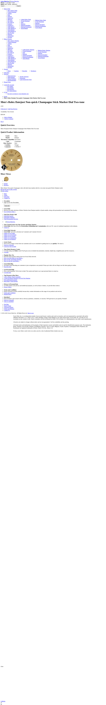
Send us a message (9, 245)
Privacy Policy (8, 287)
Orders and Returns (9, 309)
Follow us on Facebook (10, 235)
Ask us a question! (9, 301)
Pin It (2, 121)
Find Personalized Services (11, 219)
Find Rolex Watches (9, 217)
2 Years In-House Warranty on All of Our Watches (17, 278)
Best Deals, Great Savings (11, 281)
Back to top (31, 313)
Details (6, 183)
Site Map (6, 304)
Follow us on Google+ (10, 236)
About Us (6, 227)
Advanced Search (8, 307)
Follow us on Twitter (9, 233)
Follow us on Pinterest (10, 239)
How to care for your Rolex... (11, 261)
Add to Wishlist (8, 117)
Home (5, 96)
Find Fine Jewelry (8, 216)
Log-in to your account (10, 246)
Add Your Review (12, 109)
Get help (6, 252)
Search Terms (7, 306)
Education (6, 196)
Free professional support (10, 280)
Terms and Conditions (9, 293)
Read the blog (7, 267)
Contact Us (7, 198)
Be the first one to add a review (9, 189)
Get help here (7, 272)
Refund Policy (8, 294)
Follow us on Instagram (10, 237)
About (5, 195)
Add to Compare (8, 119)
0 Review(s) (4, 109)
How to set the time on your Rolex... (13, 258)
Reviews (6, 185)
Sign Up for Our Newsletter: (11, 202)
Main (5, 193)
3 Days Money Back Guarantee (12, 277)
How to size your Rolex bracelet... (13, 259)
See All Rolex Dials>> (10, 211)
